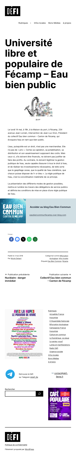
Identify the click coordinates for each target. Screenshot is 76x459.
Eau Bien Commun (54, 261)
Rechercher (10, 389)
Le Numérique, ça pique (59, 338)
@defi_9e (34, 377)
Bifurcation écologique (58, 324)
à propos (67, 23)
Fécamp (65, 261)
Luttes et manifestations (59, 345)
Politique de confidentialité (16, 445)
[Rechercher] (39, 394)
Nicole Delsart (16, 258)
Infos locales (40, 23)
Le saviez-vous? (56, 341)
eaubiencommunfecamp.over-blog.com (47, 215)
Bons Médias (54, 23)
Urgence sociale (56, 352)
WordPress (29, 449)
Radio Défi (53, 348)
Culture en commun (57, 335)
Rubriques (23, 23)
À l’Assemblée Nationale (59, 321)
